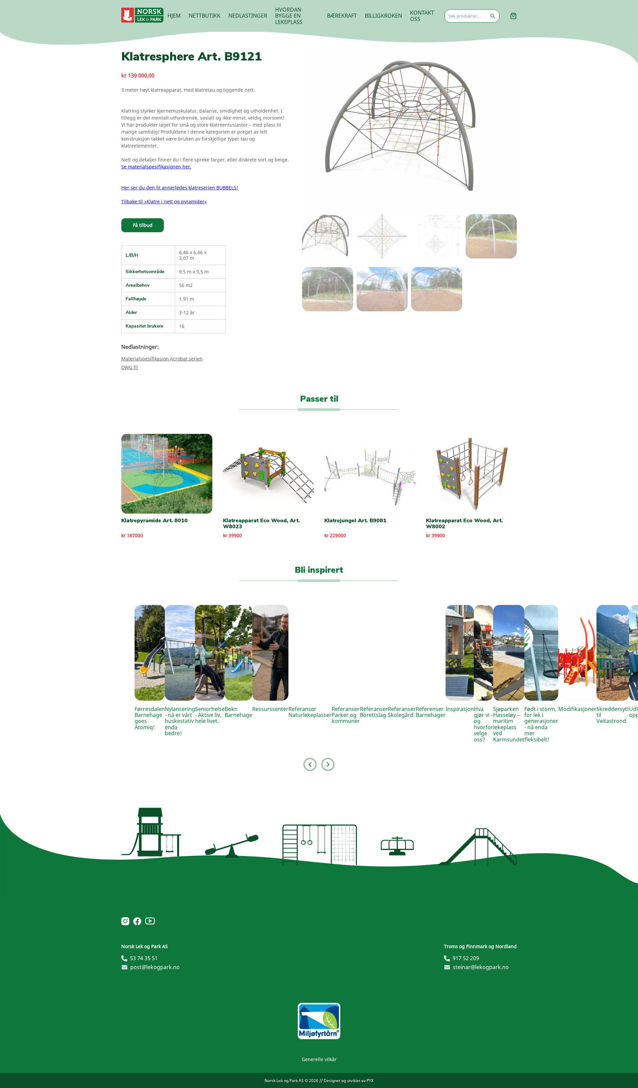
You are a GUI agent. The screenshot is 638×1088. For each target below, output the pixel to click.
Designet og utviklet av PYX (348, 1080)
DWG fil (129, 367)
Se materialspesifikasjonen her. (156, 166)
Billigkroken (383, 15)
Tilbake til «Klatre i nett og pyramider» (164, 201)
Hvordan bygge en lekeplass (288, 16)
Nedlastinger (247, 15)
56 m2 (186, 285)
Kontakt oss (422, 15)
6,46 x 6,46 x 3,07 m (192, 255)
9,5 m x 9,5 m (194, 271)
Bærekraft (342, 15)
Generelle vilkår (319, 1059)
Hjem (174, 15)
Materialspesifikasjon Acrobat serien (162, 358)
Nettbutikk (204, 15)
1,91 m (186, 299)
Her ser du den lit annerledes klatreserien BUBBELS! (179, 187)
